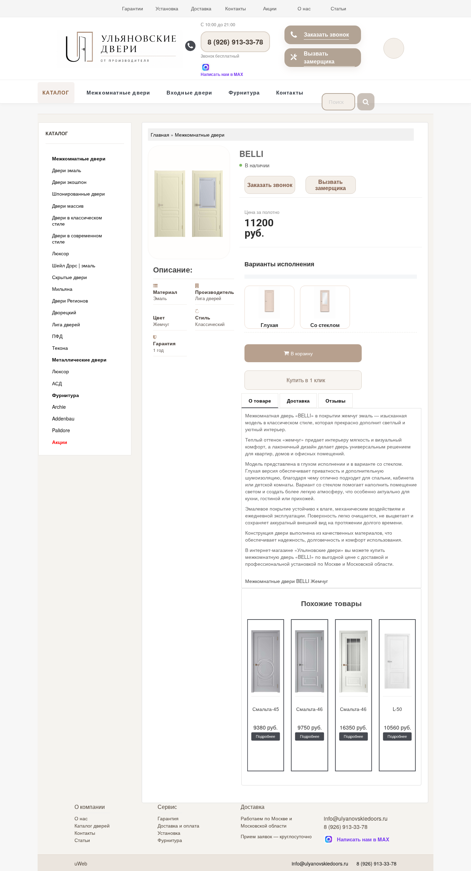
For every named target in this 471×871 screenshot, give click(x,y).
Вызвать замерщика (319, 57)
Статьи (338, 8)
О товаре (260, 400)
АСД (57, 383)
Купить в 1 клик (306, 380)
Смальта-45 (265, 708)
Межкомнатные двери (118, 92)
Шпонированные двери (78, 193)
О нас (304, 8)
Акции (270, 8)
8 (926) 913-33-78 (235, 42)
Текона (60, 347)
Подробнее (265, 736)
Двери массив (67, 205)
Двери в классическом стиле (77, 220)
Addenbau (63, 418)
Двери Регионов (70, 300)
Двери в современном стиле (77, 238)
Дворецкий (64, 312)
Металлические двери (79, 359)
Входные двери (189, 92)
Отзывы (335, 400)
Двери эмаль (66, 170)
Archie (59, 406)
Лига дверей (66, 324)
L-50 (397, 708)
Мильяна (62, 288)
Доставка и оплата (178, 825)
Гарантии (132, 8)
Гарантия (168, 818)
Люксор (60, 253)
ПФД (57, 336)
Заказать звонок (326, 34)
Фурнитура (244, 92)
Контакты (235, 8)
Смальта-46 (309, 708)
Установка (167, 8)
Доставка (201, 8)
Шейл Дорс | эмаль (73, 265)
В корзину (302, 353)
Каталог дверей (92, 825)
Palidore (61, 430)
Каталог (55, 92)
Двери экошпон (69, 181)
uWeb (80, 863)
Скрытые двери (69, 277)
